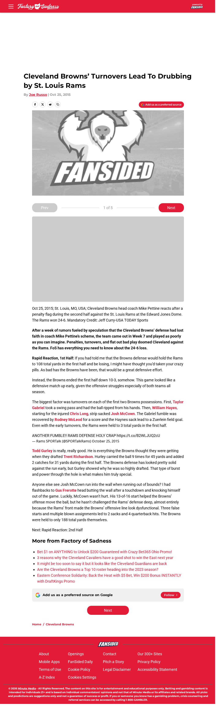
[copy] (58, 104)
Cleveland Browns (60, 624)
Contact (109, 654)
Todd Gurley (42, 450)
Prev (45, 208)
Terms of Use (50, 669)
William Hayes (164, 408)
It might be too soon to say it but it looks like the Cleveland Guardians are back (102, 563)
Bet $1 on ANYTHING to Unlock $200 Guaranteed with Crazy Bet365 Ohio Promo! (104, 552)
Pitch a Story (113, 661)
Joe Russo (38, 95)
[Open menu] (11, 6)
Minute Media (27, 688)
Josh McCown (123, 413)
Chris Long (79, 413)
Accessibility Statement (157, 669)
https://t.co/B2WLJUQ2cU (138, 435)
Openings (76, 654)
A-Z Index (47, 677)
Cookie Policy (79, 669)
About (44, 654)
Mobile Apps (49, 661)
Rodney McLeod (68, 419)
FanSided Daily (80, 661)
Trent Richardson (78, 456)
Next (171, 208)
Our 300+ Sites (150, 654)
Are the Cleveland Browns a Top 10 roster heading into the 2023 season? (97, 569)
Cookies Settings (82, 677)
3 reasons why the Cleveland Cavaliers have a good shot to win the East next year (105, 557)
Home (36, 624)
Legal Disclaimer (117, 669)
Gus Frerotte (66, 490)
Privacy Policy (149, 661)
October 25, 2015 (105, 441)
